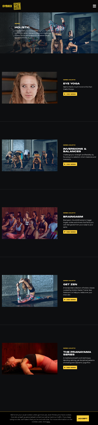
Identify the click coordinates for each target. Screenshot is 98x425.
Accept (82, 419)
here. (48, 422)
